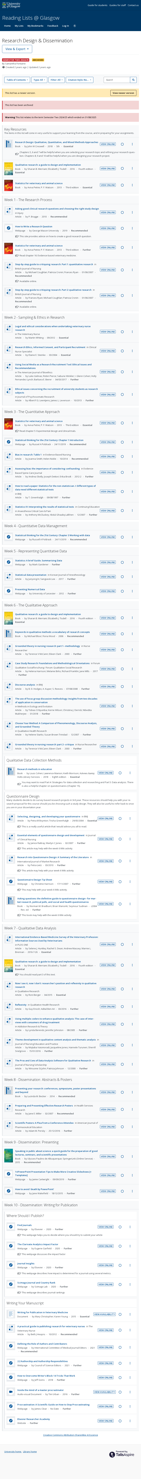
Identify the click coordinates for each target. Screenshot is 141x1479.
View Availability (104, 1314)
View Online (108, 144)
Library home (30, 1451)
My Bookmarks (35, 25)
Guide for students (98, 5)
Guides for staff (117, 5)
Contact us (133, 5)
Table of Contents (16, 79)
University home (13, 1451)
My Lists (19, 25)
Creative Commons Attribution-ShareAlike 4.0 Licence (70, 1435)
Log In (65, 25)
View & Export (15, 49)
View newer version (123, 92)
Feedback (52, 25)
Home (7, 25)
